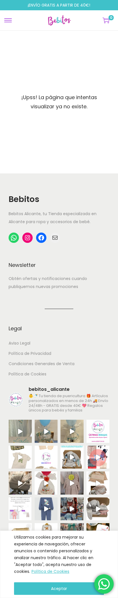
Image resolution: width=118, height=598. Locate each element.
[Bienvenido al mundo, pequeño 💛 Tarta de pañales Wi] (46, 483)
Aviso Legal (19, 343)
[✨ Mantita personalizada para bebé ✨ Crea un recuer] (20, 431)
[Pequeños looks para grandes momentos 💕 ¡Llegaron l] (46, 509)
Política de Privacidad (30, 353)
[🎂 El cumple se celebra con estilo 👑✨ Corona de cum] (20, 457)
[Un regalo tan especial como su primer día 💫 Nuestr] (98, 483)
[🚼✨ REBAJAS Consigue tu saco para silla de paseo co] (98, 457)
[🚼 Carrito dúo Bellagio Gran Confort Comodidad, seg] (20, 483)
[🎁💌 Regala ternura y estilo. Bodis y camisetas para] (46, 457)
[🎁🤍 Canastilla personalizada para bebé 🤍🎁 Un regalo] (46, 431)
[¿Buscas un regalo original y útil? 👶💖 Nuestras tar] (72, 431)
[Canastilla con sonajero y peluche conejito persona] (98, 509)
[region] (59, 564)
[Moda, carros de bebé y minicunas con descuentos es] (72, 483)
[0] (106, 20)
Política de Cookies (50, 571)
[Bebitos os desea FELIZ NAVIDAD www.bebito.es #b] (72, 509)
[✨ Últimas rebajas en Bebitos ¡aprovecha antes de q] (98, 431)
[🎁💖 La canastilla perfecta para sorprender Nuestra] (72, 457)
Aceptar (59, 588)
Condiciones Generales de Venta (41, 364)
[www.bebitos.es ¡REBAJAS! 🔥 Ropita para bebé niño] (20, 509)
